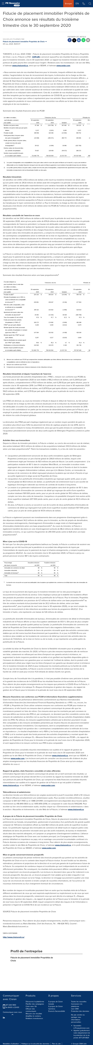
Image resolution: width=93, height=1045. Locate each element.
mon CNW (75, 1009)
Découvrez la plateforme (35, 1001)
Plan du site (56, 1043)
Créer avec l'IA (31, 1006)
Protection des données (80, 1011)
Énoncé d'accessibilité (56, 1011)
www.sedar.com (63, 65)
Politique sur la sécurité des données (35, 1043)
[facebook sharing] (70, 40)
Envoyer (68, 3)
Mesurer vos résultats (34, 1013)
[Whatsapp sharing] (83, 40)
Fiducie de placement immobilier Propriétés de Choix (32, 959)
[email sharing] (88, 40)
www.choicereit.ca (20, 65)
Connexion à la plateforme (76, 1005)
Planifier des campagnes (35, 1004)
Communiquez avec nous (12, 1012)
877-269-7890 (11, 1005)
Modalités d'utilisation (11, 1043)
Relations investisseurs (34, 1018)
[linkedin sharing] (79, 40)
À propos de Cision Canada (55, 1002)
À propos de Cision (55, 1006)
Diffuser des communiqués (31, 1010)
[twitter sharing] (74, 40)
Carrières (51, 1009)
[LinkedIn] (4, 1017)
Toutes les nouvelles (78, 1001)
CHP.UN (35, 57)
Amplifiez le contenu (33, 1016)
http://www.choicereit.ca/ (13, 937)
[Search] (90, 3)
